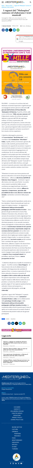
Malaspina (13, 318)
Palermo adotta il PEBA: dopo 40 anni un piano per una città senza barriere (15, 349)
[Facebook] (3, 30)
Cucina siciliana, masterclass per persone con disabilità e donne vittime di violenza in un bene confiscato (16, 361)
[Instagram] (13, 463)
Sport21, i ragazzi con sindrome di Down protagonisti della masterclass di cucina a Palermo (15, 343)
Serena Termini (7, 26)
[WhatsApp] (18, 30)
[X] (10, 30)
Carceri (7, 318)
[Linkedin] (6, 30)
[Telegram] (14, 30)
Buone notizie (9, 5)
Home (3, 5)
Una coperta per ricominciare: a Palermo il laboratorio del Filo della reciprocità (15, 355)
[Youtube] (21, 463)
